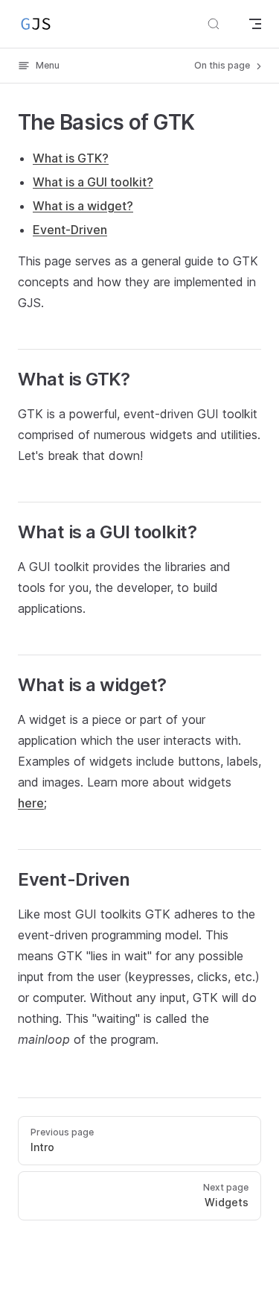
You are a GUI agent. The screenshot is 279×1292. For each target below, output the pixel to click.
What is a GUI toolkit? (93, 181)
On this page (223, 65)
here (31, 802)
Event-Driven (70, 229)
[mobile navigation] (255, 24)
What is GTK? (71, 158)
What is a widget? (83, 205)
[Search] (213, 24)
